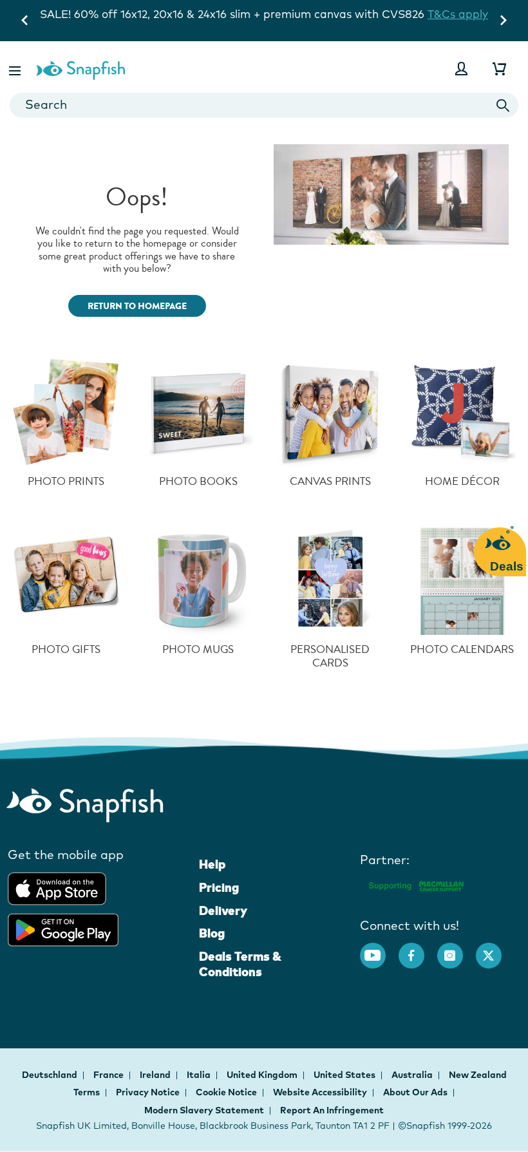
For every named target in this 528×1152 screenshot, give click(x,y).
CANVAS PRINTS (330, 481)
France (109, 1075)
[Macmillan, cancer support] (415, 884)
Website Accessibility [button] (320, 1092)
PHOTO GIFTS (66, 649)
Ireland (156, 1075)
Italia (199, 1075)
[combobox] (264, 105)
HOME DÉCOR (462, 481)
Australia (413, 1075)
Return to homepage (137, 306)
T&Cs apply (458, 14)
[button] (16, 68)
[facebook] (418, 949)
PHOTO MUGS (198, 649)
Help (212, 864)
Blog (212, 933)
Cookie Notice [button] (226, 1092)
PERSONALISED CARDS (330, 656)
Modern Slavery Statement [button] (204, 1110)
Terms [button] (86, 1092)
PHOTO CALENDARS (462, 649)
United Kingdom (263, 1075)
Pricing (219, 887)
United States (345, 1075)
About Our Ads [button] (415, 1092)
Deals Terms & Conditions (240, 964)
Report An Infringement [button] (332, 1110)
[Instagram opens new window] (456, 949)
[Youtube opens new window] (379, 949)
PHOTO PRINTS (66, 481)
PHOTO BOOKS (198, 481)
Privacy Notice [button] (148, 1092)
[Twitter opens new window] (495, 949)
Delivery (223, 910)
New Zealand (478, 1075)
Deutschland (50, 1075)
